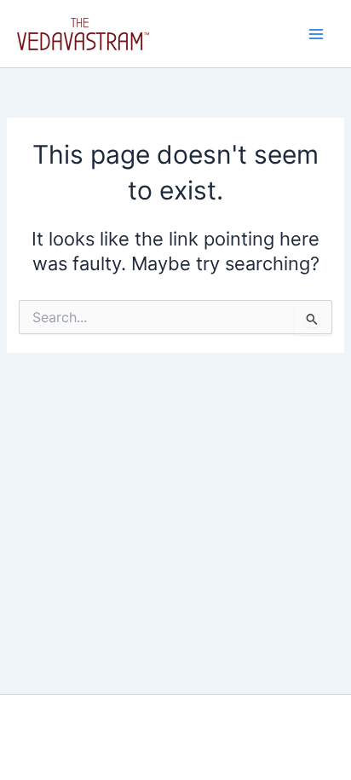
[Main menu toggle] (316, 34)
